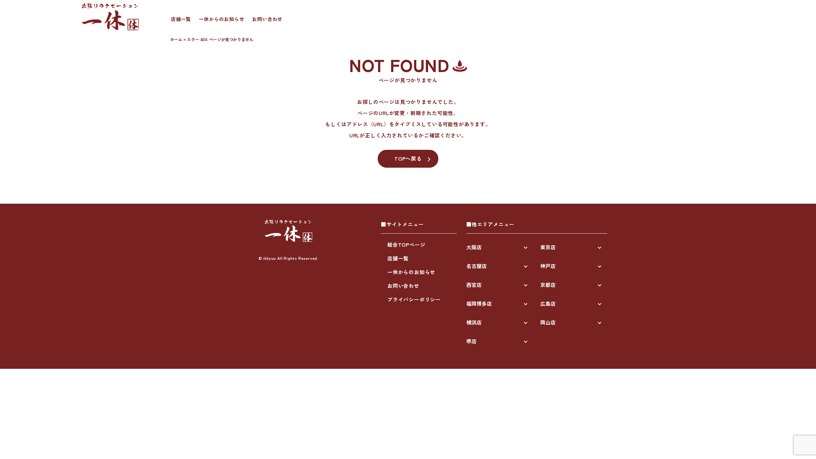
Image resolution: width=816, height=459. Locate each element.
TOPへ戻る (408, 158)
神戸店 (548, 266)
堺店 (471, 341)
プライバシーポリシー (414, 299)
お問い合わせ (267, 19)
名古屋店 (476, 266)
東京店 (548, 247)
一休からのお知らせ (221, 19)
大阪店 (474, 247)
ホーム (176, 39)
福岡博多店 (479, 303)
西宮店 (474, 284)
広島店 (548, 303)
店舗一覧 (181, 19)
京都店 (548, 284)
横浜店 (474, 322)
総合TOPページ (406, 244)
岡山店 (548, 322)
